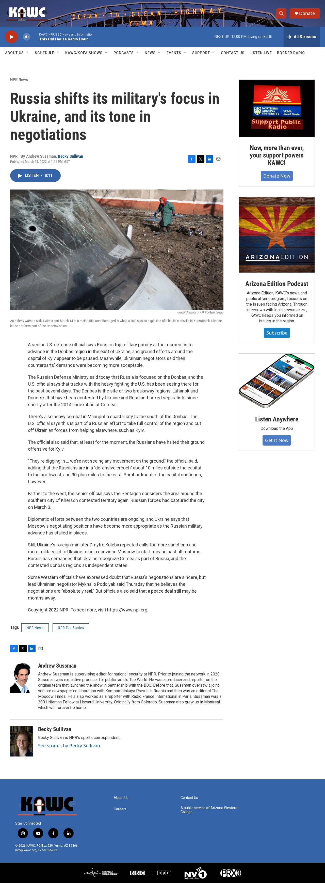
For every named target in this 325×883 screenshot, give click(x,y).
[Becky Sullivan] (21, 741)
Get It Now (276, 440)
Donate (307, 13)
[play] (11, 37)
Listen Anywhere (276, 419)
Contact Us (233, 53)
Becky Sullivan (70, 156)
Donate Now (276, 176)
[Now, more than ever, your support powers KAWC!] (277, 108)
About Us (14, 53)
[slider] (35, 36)
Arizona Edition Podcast (276, 284)
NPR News (19, 79)
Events (174, 53)
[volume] (26, 37)
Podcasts (123, 53)
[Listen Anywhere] (277, 381)
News (150, 53)
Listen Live (261, 53)
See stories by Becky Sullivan (69, 746)
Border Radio (291, 53)
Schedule (44, 53)
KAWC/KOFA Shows (84, 53)
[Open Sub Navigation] (28, 53)
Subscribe (276, 333)
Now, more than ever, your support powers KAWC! (277, 155)
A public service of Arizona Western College (209, 810)
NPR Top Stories (71, 628)
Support (201, 53)
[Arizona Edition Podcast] (277, 235)
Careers (120, 809)
